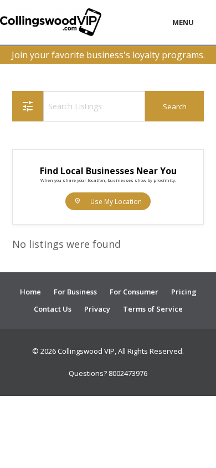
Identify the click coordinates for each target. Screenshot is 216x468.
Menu (183, 22)
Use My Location (108, 200)
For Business (75, 292)
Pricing (184, 292)
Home (30, 292)
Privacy (97, 309)
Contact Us (52, 309)
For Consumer (134, 292)
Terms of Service (153, 309)
